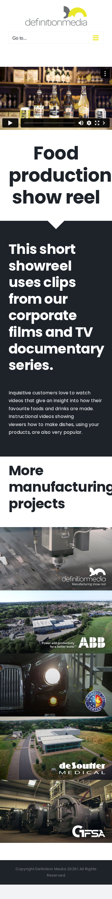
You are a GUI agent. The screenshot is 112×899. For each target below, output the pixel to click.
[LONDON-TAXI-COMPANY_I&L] (56, 655)
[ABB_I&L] (56, 592)
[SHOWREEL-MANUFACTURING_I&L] (56, 529)
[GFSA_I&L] (56, 782)
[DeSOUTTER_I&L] (56, 718)
